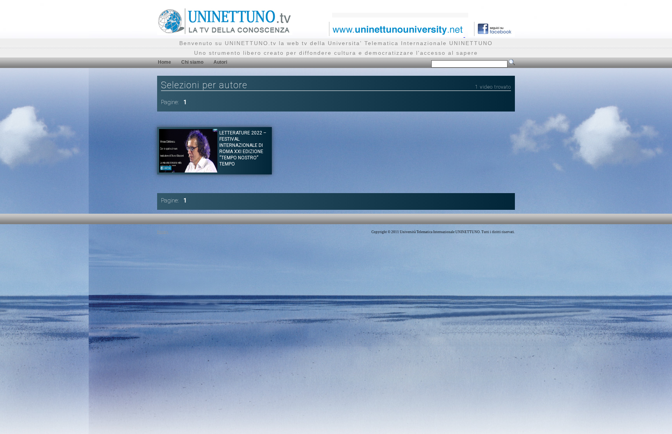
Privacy (162, 232)
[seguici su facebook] (491, 34)
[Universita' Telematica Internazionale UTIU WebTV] (224, 33)
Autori (220, 62)
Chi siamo (192, 62)
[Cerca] (512, 63)
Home (164, 62)
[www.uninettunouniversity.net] (396, 34)
